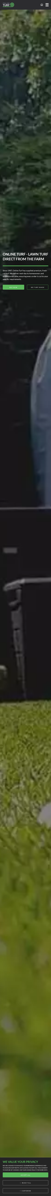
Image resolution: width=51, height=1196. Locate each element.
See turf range (37, 287)
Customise (26, 1191)
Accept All (25, 1175)
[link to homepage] (11, 5)
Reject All (26, 1183)
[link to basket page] (41, 5)
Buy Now (13, 287)
